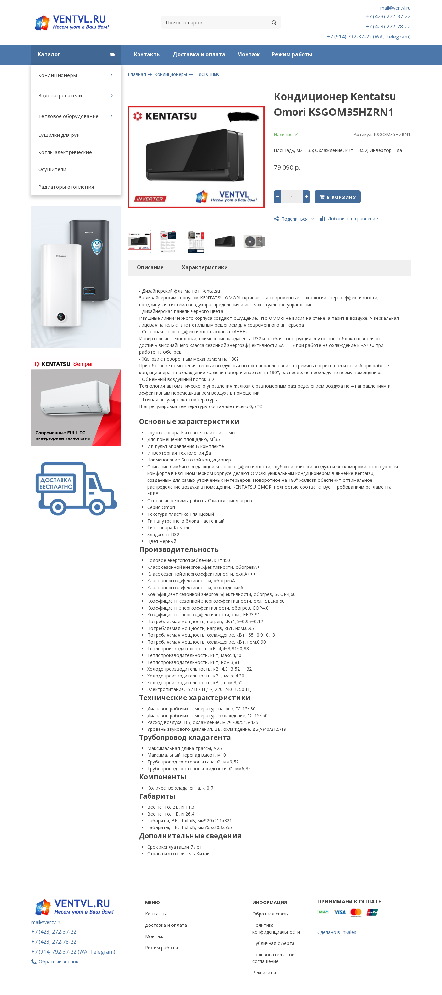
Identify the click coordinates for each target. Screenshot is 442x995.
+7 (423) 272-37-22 (388, 16)
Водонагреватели (60, 95)
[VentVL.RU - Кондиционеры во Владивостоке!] (75, 22)
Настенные (207, 74)
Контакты (147, 54)
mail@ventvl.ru (395, 8)
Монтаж (248, 54)
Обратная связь (270, 914)
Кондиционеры (57, 75)
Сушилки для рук (58, 135)
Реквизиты (264, 972)
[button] (132, 241)
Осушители (52, 169)
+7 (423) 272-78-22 (388, 26)
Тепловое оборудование (68, 116)
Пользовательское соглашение (273, 957)
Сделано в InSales (336, 932)
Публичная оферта (273, 943)
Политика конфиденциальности (276, 928)
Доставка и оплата (199, 54)
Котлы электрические (65, 152)
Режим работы (292, 54)
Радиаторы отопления (66, 186)
